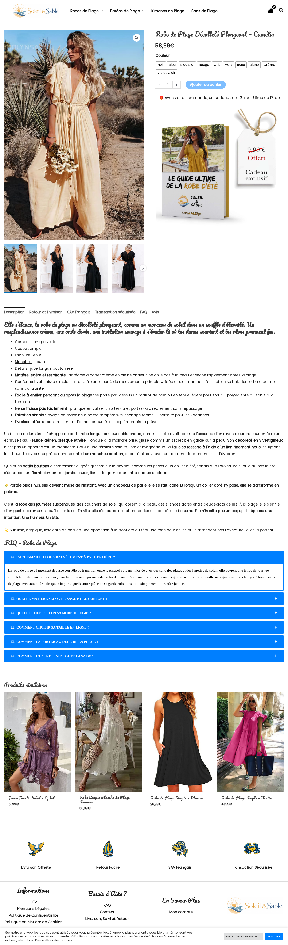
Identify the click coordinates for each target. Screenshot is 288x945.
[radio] (161, 65)
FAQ (107, 905)
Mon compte (181, 912)
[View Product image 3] (92, 268)
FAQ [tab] (143, 312)
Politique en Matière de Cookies (33, 922)
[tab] (144, 557)
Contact (107, 912)
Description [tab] (14, 312)
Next (143, 268)
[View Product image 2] (56, 268)
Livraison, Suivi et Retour (107, 919)
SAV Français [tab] (78, 312)
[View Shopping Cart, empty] (270, 11)
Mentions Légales (33, 908)
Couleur (163, 55)
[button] (101, 11)
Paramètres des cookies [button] (243, 936)
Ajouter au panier (205, 84)
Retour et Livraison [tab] (46, 312)
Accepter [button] (273, 936)
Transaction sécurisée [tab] (115, 312)
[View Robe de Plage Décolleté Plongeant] (20, 268)
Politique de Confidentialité (33, 915)
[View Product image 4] (128, 268)
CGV (33, 902)
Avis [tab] (155, 312)
